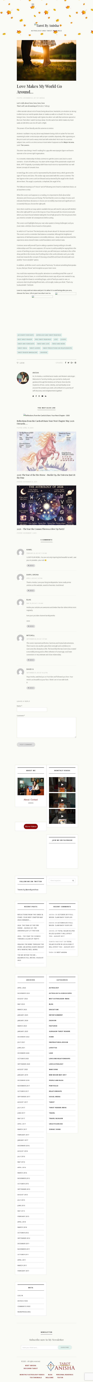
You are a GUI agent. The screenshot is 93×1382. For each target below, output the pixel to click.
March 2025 (22, 1009)
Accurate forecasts (26, 335)
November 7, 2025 (29, 533)
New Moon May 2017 (57, 1075)
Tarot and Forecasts (26, 344)
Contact (34, 799)
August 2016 (23, 1151)
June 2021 (21, 1048)
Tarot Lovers (35, 348)
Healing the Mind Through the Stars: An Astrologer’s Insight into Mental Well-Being (31, 946)
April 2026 (22, 988)
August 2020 (23, 1069)
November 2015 (24, 1178)
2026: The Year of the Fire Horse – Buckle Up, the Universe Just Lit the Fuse (28, 928)
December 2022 (23, 1037)
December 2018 (23, 1080)
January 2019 (23, 1075)
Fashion (52, 1020)
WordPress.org (24, 1312)
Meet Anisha (62, 952)
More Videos (31, 826)
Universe (43, 352)
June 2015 (21, 1205)
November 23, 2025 (30, 482)
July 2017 (21, 1107)
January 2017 (23, 1140)
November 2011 (24, 1249)
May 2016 (21, 1162)
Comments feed (24, 1306)
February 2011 (23, 1271)
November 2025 (24, 993)
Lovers (63, 339)
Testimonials (36, 1377)
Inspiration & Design (58, 1042)
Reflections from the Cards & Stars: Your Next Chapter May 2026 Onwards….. (30, 917)
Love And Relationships (59, 1058)
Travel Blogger (56, 1118)
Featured (53, 1026)
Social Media (54, 1097)
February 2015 (23, 1216)
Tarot (52, 1102)
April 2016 (22, 1167)
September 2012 (24, 1238)
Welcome (49, 1377)
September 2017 (24, 1097)
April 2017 (22, 1124)
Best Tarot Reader (25, 339)
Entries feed (23, 1301)
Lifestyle (53, 1048)
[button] (33, 4)
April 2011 (22, 1260)
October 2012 (23, 1233)
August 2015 (23, 1194)
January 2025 (23, 1015)
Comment (21, 716)
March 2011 (22, 1265)
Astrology (54, 988)
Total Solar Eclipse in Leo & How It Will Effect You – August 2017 (62, 933)
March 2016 (22, 1173)
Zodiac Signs (55, 1129)
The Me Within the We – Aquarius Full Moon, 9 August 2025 (30, 957)
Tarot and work (58, 344)
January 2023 (23, 1031)
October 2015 (23, 1184)
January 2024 (23, 1020)
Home (51, 1037)
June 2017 (21, 1113)
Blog (51, 1004)
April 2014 (22, 1222)
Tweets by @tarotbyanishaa (28, 890)
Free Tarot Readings (43, 339)
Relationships (55, 1091)
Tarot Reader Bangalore (27, 352)
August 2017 (23, 1102)
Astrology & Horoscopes (60, 993)
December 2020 (23, 1053)
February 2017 (23, 1135)
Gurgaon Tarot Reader (59, 1031)
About (27, 799)
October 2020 (23, 1058)
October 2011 (23, 1254)
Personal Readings (64, 1374)
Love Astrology (56, 1064)
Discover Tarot (31, 1368)
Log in (20, 1295)
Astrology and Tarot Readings (48, 335)
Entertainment (56, 1015)
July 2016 (21, 1156)
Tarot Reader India (57, 1107)
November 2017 (24, 1086)
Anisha (42, 98)
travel (52, 1113)
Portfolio (53, 1086)
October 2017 (23, 1091)
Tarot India (22, 348)
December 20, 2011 (30, 98)
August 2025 (23, 999)
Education (53, 1009)
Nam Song (53, 1069)
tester (60, 1377)
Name (19, 706)
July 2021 (21, 1042)
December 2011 (23, 1243)
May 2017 (21, 1118)
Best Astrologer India (59, 999)
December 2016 (23, 1146)
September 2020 (24, 1064)
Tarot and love (43, 344)
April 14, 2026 (28, 428)
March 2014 (22, 1227)
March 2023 (22, 1026)
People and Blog (56, 1080)
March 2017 (22, 1129)
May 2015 (21, 1211)
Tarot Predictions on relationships (57, 348)
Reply (32, 565)
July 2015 (21, 1200)
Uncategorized (56, 1124)
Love (56, 339)
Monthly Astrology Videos (32, 1374)
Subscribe (65, 1347)
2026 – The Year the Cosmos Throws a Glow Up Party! (40, 529)
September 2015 (24, 1189)
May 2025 (21, 1004)
